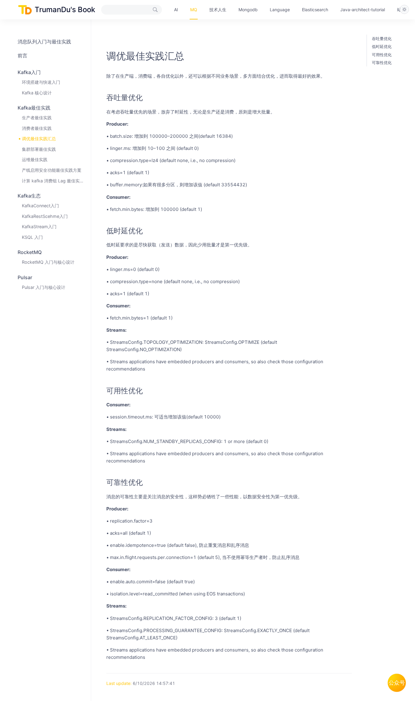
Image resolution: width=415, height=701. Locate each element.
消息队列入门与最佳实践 (44, 42)
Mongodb (248, 9)
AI (176, 9)
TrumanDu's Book (65, 9)
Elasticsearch (315, 9)
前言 (22, 55)
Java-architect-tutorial (362, 9)
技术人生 (217, 9)
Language (280, 9)
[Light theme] (404, 9)
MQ (193, 9)
